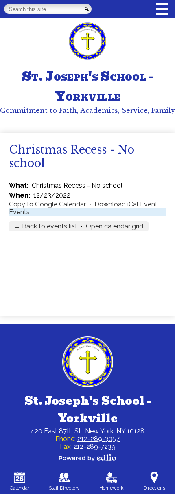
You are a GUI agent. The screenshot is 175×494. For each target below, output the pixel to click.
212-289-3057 (98, 439)
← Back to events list (45, 226)
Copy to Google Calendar (47, 204)
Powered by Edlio (87, 458)
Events (19, 212)
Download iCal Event (126, 204)
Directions (154, 488)
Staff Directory (64, 488)
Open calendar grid (114, 226)
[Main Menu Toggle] (162, 9)
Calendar (19, 488)
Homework (111, 488)
